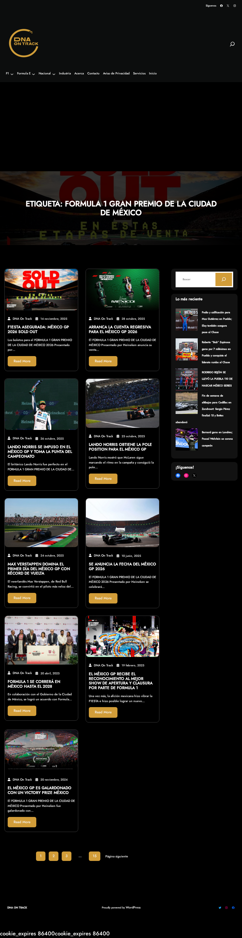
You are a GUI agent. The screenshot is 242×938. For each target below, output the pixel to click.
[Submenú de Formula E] (33, 74)
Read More (22, 361)
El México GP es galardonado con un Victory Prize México (39, 790)
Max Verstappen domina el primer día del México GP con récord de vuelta (39, 569)
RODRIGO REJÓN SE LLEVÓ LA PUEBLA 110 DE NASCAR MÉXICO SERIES (217, 378)
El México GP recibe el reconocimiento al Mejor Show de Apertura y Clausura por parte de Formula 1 (121, 681)
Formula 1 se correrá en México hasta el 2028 (34, 684)
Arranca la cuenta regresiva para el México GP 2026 (120, 329)
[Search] (223, 279)
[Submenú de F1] (12, 74)
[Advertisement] (121, 127)
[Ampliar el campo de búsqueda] (232, 46)
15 (95, 856)
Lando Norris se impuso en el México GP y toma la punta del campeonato (40, 452)
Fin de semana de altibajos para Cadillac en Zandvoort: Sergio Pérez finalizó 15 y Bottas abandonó (203, 409)
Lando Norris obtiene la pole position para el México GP (120, 447)
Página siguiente (116, 856)
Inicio (153, 74)
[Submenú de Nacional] (53, 74)
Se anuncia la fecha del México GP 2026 (122, 566)
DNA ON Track (17, 907)
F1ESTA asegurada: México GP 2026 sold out (38, 329)
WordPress (133, 907)
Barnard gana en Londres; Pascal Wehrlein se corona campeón (217, 438)
